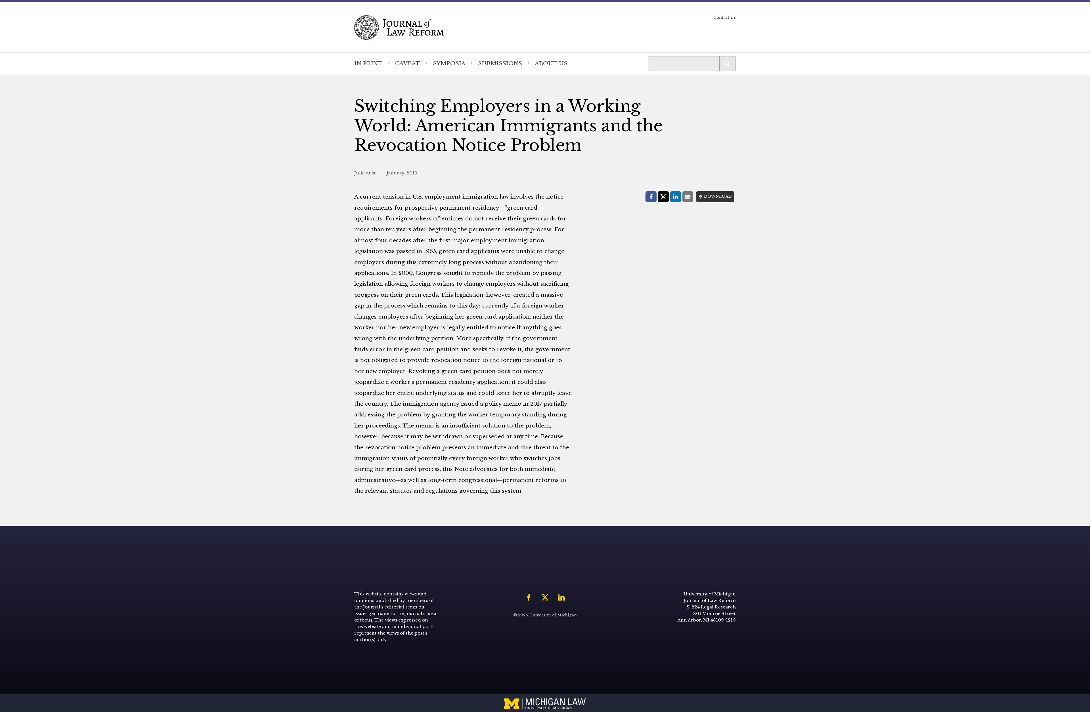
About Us (551, 63)
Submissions (500, 63)
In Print (368, 63)
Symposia (449, 63)
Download (718, 196)
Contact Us (724, 17)
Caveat (407, 63)
